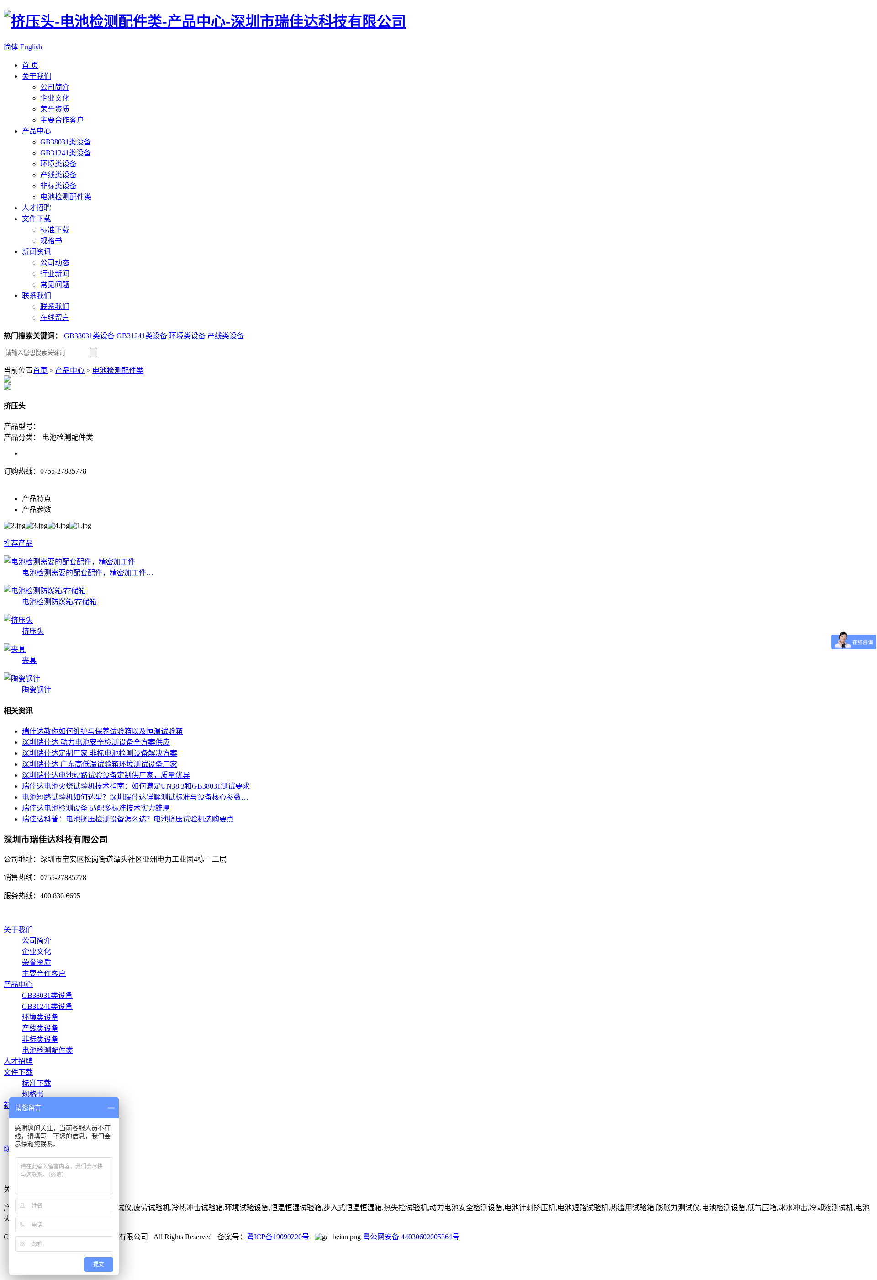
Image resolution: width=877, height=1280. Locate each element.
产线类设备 (58, 175)
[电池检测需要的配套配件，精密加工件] (69, 561)
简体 (11, 47)
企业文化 (54, 98)
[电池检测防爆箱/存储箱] (45, 591)
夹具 (29, 660)
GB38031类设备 (65, 142)
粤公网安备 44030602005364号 (410, 1237)
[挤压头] (18, 620)
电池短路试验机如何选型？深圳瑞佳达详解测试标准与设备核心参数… (135, 797)
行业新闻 (54, 273)
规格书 (51, 241)
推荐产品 (18, 543)
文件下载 (36, 219)
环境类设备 (58, 164)
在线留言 (54, 317)
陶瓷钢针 (36, 689)
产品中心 (36, 131)
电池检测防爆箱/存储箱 (59, 602)
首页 (40, 370)
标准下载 (54, 230)
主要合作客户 (62, 120)
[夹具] (15, 649)
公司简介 (54, 87)
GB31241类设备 (65, 153)
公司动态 (54, 263)
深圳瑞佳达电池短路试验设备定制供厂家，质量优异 (106, 775)
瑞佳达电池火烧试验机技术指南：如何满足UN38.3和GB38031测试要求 (136, 786)
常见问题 (54, 284)
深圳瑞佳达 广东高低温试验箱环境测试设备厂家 (99, 764)
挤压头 (33, 631)
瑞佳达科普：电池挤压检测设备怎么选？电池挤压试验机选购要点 (128, 819)
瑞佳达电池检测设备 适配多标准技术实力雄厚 (96, 808)
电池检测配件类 (65, 197)
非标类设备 (58, 186)
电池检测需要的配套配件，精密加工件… (87, 572)
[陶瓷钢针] (22, 679)
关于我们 (36, 76)
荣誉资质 (54, 109)
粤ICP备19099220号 (278, 1237)
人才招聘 (36, 208)
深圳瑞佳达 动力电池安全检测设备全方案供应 (96, 742)
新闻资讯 (36, 252)
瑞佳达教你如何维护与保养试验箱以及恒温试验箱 (102, 731)
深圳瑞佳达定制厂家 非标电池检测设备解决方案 (99, 753)
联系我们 (36, 295)
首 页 (30, 65)
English (31, 47)
